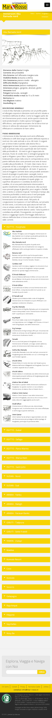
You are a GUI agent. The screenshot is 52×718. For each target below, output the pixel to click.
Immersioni (45, 17)
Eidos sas (17, 714)
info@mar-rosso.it (30, 690)
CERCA (42, 672)
